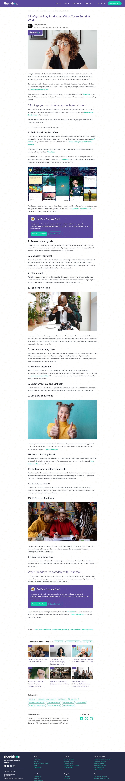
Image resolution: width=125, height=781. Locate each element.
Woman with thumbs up (60, 630)
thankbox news (62, 699)
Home (29, 11)
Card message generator (100, 776)
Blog (34, 11)
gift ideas (32, 699)
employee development (36, 702)
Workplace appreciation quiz (101, 778)
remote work (59, 642)
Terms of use (37, 778)
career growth (87, 642)
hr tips (31, 705)
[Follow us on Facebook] (8, 766)
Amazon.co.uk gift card (100, 765)
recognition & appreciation (46, 699)
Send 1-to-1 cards (69, 761)
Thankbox (86, 94)
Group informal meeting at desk (82, 630)
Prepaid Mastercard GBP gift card (102, 759)
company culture (68, 702)
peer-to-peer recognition (40, 376)
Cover (36, 630)
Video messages (68, 763)
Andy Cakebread (40, 25)
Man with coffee (45, 630)
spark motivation (52, 449)
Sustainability (37, 767)
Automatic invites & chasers (71, 765)
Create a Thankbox (39, 234)
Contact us (67, 776)
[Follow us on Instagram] (91, 719)
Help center (67, 778)
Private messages (68, 767)
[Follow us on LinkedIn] (81, 719)
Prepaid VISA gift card (100, 761)
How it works (37, 759)
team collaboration (54, 705)
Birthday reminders (69, 759)
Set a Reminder (55, 234)
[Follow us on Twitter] (86, 719)
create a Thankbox (77, 614)
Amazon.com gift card (99, 763)
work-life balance (68, 705)
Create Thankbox (114, 3)
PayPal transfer (98, 769)
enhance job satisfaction (39, 89)
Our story (36, 761)
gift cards (65, 159)
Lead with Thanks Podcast (41, 763)
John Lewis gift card (99, 767)
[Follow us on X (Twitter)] (11, 766)
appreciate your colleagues (81, 209)
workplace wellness (73, 642)
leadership (74, 699)
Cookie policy (37, 776)
